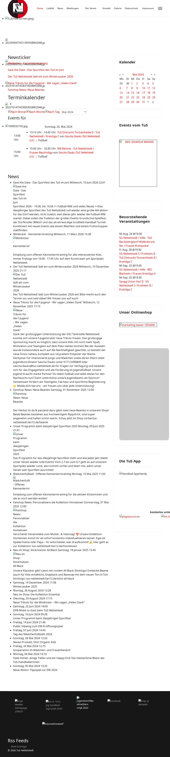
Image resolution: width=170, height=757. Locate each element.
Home (40, 8)
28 (127, 102)
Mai (134, 74)
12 (153, 88)
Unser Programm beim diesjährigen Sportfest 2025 (45, 426)
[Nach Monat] (17, 112)
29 (132, 102)
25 (148, 97)
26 (153, 97)
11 (148, 88)
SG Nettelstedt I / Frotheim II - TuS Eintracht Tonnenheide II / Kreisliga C (138, 257)
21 (127, 97)
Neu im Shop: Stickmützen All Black (35, 550)
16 (137, 93)
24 (143, 97)
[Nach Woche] (35, 112)
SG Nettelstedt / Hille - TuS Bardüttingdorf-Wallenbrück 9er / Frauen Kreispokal (137, 242)
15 (132, 93)
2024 (141, 74)
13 (121, 93)
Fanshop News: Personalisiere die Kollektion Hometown (48, 502)
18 (148, 93)
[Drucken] (14, 104)
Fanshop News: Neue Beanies (26, 90)
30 (137, 102)
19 (153, 93)
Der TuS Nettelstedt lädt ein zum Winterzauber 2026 (40, 76)
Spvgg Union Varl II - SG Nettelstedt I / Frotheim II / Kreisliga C (136, 285)
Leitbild (50, 8)
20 (121, 97)
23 (137, 97)
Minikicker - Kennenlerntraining (28, 63)
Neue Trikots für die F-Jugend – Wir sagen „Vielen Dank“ (42, 83)
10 (143, 88)
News (60, 8)
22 (132, 97)
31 (143, 102)
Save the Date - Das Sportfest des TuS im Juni (36, 70)
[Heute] (52, 112)
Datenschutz (131, 8)
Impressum (148, 8)
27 (121, 102)
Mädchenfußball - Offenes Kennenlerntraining (42, 474)
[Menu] (160, 8)
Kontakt (107, 8)
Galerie (118, 8)
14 (127, 93)
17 (143, 93)
